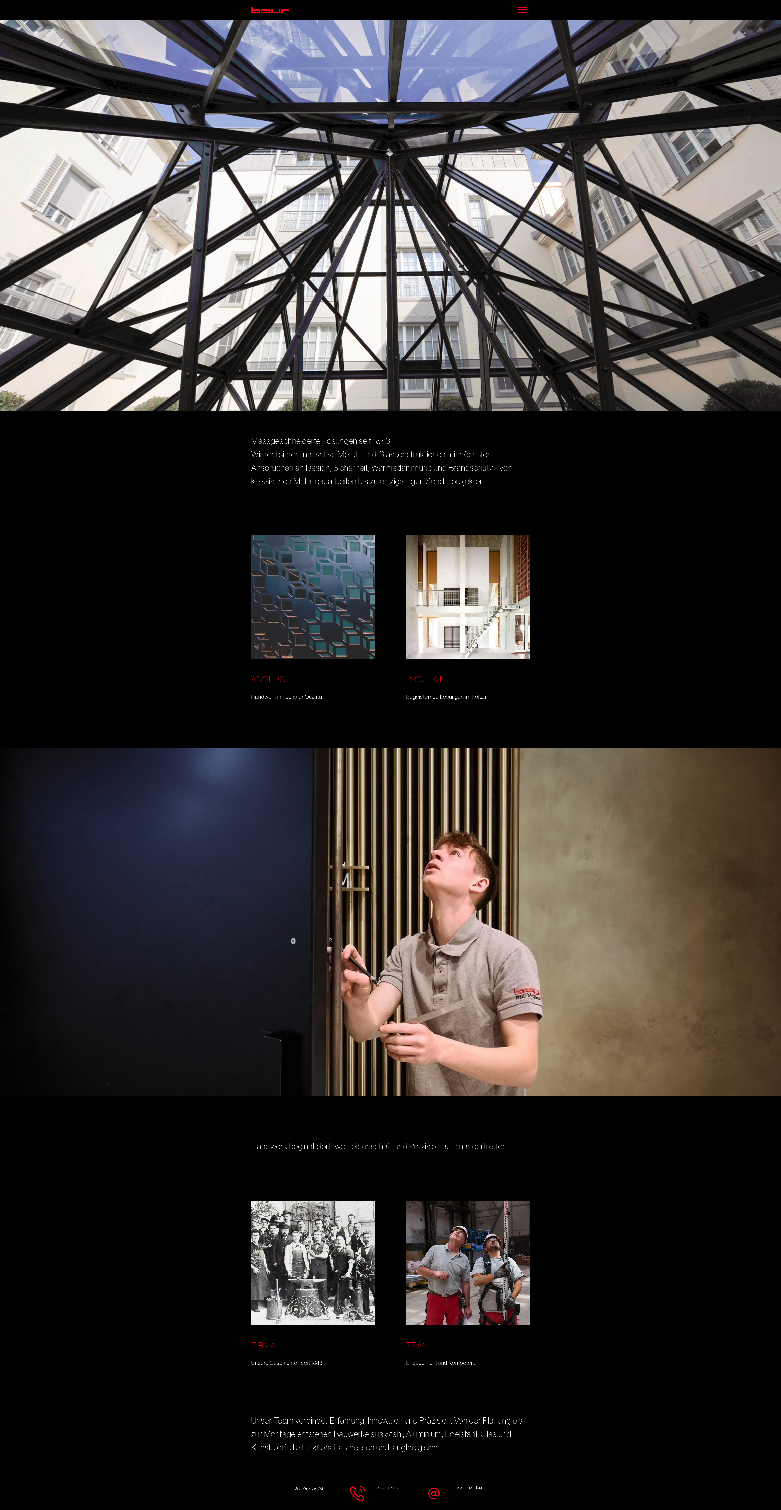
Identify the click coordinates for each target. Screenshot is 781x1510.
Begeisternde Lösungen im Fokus (446, 697)
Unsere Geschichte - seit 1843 (286, 1363)
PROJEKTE (427, 679)
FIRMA (263, 1345)
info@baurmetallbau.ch (468, 1487)
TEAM (417, 1345)
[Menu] (523, 10)
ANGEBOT (271, 679)
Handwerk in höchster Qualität (287, 697)
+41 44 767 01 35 (388, 1488)
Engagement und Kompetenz (441, 1363)
